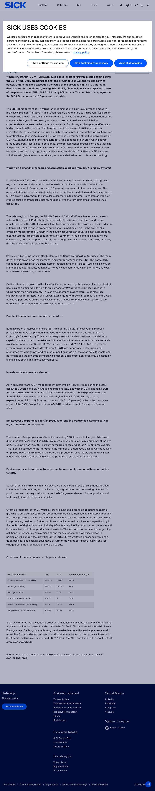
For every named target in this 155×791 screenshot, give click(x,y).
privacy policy (81, 52)
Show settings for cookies (48, 63)
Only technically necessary (91, 63)
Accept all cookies (130, 63)
